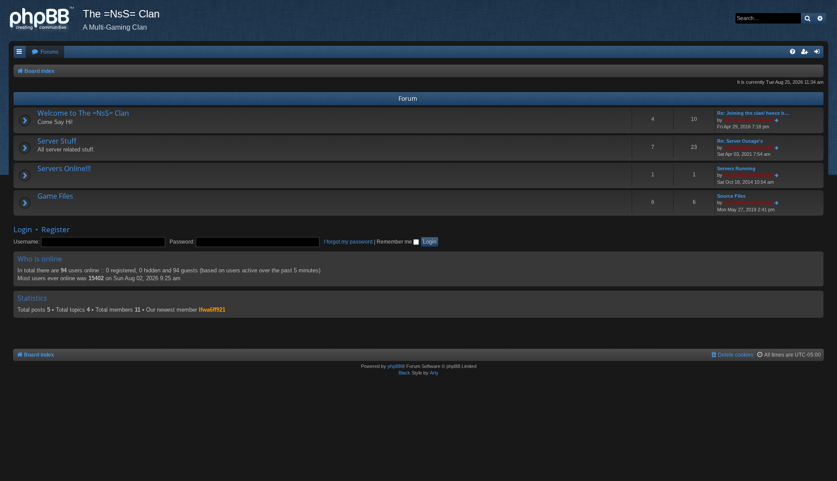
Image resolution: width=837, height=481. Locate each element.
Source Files (731, 196)
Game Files (55, 196)
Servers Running (736, 168)
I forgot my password (348, 242)
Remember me (395, 242)
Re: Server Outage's (740, 141)
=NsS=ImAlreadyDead (748, 120)
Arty (434, 372)
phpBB (394, 366)
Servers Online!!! (64, 168)
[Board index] (46, 19)
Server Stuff (56, 141)
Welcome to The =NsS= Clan (83, 113)
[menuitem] (45, 52)
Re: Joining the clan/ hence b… (753, 113)
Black (404, 372)
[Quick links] (20, 52)
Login (23, 229)
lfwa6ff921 (212, 309)
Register (55, 229)
